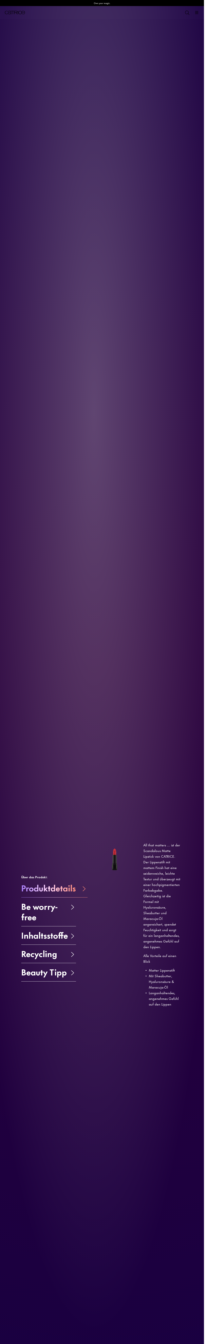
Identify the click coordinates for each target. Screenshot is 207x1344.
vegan (11, 59)
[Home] (15, 12)
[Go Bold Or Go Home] (187, 68)
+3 (143, 75)
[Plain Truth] (150, 68)
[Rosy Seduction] (165, 68)
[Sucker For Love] (172, 68)
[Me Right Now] (157, 68)
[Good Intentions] (179, 68)
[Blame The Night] (143, 68)
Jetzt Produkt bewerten (44, 91)
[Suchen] (187, 12)
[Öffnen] (196, 12)
